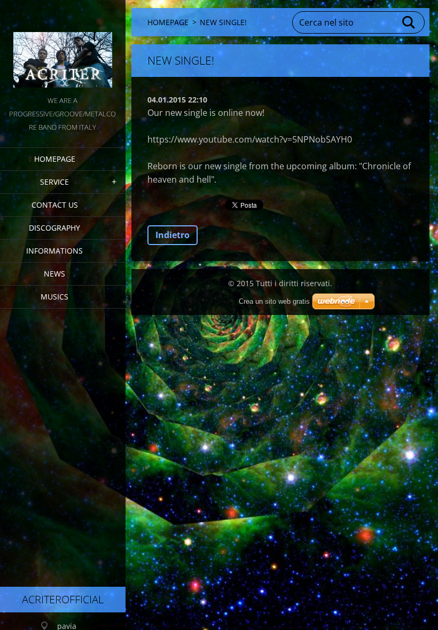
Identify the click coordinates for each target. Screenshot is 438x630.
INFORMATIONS (54, 251)
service (54, 182)
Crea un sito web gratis (274, 301)
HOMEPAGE (54, 159)
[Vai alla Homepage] (63, 47)
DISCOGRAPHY (54, 228)
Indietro (172, 235)
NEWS (54, 274)
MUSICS (54, 297)
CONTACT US (55, 205)
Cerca (409, 22)
